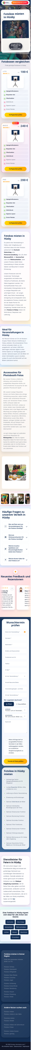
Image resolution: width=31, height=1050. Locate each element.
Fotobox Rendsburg (10, 999)
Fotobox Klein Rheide (10, 986)
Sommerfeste (8, 938)
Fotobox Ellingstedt (10, 982)
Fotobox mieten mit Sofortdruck (14, 1037)
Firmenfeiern (20, 948)
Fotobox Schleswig (10, 994)
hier (14, 910)
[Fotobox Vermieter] (6, 2)
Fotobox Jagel (8, 991)
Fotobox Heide (8, 1007)
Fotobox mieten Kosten (11, 1044)
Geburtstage (19, 932)
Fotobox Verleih (9, 1033)
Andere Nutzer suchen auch (13, 1019)
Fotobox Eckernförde (10, 996)
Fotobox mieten (9, 1024)
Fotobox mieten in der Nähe (12, 1027)
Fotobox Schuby (9, 977)
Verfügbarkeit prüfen (15, 115)
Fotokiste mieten (9, 1031)
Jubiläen (10, 943)
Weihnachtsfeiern (20, 938)
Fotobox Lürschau (9, 988)
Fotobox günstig (9, 1046)
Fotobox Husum (9, 1002)
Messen (19, 943)
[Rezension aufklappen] (16, 597)
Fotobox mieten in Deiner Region (14, 966)
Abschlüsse (9, 948)
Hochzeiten (9, 932)
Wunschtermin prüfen (20, 2)
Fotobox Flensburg (10, 1005)
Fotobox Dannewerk (10, 980)
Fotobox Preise (8, 1040)
